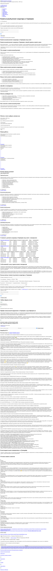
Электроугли (50, 548)
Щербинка (41, 548)
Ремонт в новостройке (5, 257)
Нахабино (47, 547)
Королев (10, 547)
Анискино (5, 546)
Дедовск (23, 546)
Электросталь (45, 548)
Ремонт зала (2, 534)
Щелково (38, 548)
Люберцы (41, 547)
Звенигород (50, 546)
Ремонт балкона (19, 534)
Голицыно (20, 546)
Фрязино (33, 548)
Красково (17, 547)
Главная (1, 37)
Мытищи (44, 547)
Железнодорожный (41, 546)
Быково (15, 546)
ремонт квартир (13, 537)
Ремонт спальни (8, 534)
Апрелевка (8, 546)
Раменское (15, 548)
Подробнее (2, 144)
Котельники (13, 547)
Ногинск (50, 547)
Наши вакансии (5, 14)
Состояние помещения (4, 281)
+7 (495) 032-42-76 (3, 5)
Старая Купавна (27, 548)
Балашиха (12, 546)
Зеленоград (3, 547)
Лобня (29, 547)
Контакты (4, 16)
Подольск (8, 548)
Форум (3, 15)
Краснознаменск (25, 547)
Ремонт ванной (13, 534)
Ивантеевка (7, 547)
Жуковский (46, 546)
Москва (2, 546)
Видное (18, 546)
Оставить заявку (3, 190)
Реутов (18, 548)
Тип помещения (3, 279)
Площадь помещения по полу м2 (6, 277)
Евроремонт (25, 530)
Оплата (3, 9)
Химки (36, 548)
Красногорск (21, 547)
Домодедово (36, 546)
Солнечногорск (22, 548)
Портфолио (4, 8)
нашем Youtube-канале (14, 332)
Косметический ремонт (5, 240)
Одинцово (2, 548)
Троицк (31, 548)
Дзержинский (27, 546)
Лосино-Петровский (33, 547)
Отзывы (3, 10)
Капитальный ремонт (5, 245)
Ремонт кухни (24, 534)
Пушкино (12, 548)
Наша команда (5, 12)
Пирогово (5, 548)
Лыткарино (38, 547)
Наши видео (4, 13)
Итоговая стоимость (4, 284)
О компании (4, 11)
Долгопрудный (31, 546)
